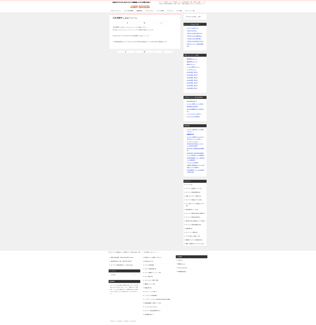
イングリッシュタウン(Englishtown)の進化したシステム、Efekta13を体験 (195, 143)
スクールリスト (149, 10)
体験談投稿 (139, 10)
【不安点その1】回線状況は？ (195, 36)
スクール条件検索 (149, 265)
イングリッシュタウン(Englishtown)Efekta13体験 (157, 299)
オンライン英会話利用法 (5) (193, 192)
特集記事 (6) (189, 228)
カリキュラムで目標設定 (193, 116)
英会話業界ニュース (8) (192, 209)
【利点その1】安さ (192, 30)
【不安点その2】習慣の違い (194, 38)
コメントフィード (182, 267)
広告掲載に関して (149, 314)
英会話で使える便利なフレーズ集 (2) (195, 221)
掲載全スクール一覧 (150, 284)
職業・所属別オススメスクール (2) (195, 243)
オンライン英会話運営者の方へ (153, 310)
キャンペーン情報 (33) (192, 232)
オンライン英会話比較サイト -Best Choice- (122, 265)
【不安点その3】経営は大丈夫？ (195, 41)
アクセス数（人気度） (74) (193, 236)
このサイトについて (115, 10)
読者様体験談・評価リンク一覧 (153, 303)
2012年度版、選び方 (192, 85)
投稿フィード (181, 264)
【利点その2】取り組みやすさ (195, 33)
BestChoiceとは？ (149, 261)
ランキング (170, 10)
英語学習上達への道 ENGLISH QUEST (121, 261)
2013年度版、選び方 (192, 83)
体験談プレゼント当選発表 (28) (194, 240)
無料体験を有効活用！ (192, 106)
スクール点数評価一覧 (150, 268)
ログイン (180, 260)
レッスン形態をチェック (193, 67)
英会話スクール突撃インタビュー (153, 257)
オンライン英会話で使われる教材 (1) (195, 213)
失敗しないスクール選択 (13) (193, 196)
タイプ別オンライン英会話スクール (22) (195, 204)
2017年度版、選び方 (192, 72)
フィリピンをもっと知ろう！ (194, 114)
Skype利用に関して (192, 101)
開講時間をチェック (192, 61)
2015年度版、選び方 (192, 77)
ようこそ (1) (189, 184)
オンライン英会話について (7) (193, 188)
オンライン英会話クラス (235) (194, 199)
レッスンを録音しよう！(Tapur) (195, 104)
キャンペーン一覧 (189, 10)
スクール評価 (160, 10)
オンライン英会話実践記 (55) (193, 224)
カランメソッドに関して (151, 291)
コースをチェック (191, 69)
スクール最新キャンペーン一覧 (153, 272)
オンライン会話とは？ (192, 28)
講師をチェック (191, 64)
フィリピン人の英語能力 (151, 295)
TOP (125, 252)
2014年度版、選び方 (192, 80)
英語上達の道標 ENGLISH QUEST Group (122, 257)
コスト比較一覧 (149, 276)
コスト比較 (179, 10)
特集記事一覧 (190, 134)
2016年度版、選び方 (192, 75)
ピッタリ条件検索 (128, 10)
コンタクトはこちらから (151, 306)
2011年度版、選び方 (192, 88)
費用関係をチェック (192, 59)
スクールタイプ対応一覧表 (151, 280)
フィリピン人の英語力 (192, 162)
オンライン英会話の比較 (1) (193, 217)
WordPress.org (182, 271)
